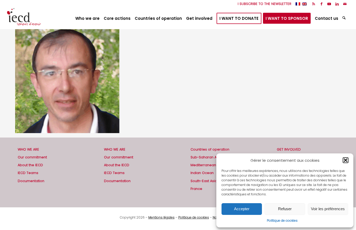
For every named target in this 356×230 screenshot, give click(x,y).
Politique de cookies (282, 220)
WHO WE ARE (28, 149)
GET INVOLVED (289, 149)
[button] (345, 160)
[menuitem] (263, 4)
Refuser (285, 209)
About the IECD (30, 165)
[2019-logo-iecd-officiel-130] (24, 18)
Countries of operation (210, 149)
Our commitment (32, 157)
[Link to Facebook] (321, 4)
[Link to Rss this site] (313, 4)
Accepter (241, 209)
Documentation (31, 180)
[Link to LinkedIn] (337, 4)
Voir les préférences (328, 209)
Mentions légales (161, 217)
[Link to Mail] (345, 4)
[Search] (344, 18)
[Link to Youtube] (329, 4)
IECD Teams (28, 172)
